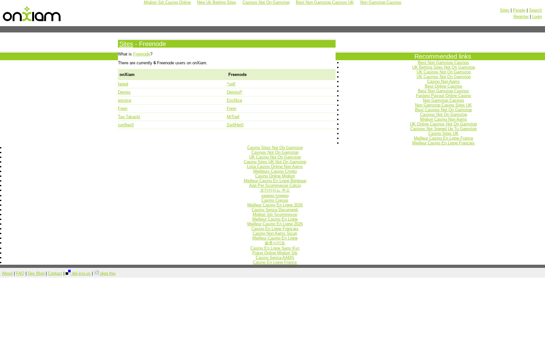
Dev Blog (36, 273)
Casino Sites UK (443, 133)
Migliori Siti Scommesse (275, 214)
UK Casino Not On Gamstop (275, 157)
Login (537, 16)
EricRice (234, 100)
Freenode (141, 54)
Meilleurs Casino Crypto (275, 171)
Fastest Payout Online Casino (443, 95)
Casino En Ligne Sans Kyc (275, 248)
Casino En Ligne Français (274, 228)
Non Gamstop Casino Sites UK (443, 105)
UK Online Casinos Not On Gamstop (443, 124)
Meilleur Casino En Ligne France (443, 138)
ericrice (124, 100)
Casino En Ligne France (275, 262)
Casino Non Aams (443, 81)
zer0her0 (126, 125)
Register (521, 16)
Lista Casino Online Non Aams (275, 166)
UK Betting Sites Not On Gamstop (443, 67)
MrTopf (233, 116)
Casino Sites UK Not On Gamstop (275, 161)
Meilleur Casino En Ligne (275, 219)
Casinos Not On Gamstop (443, 114)
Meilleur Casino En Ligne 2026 (275, 205)
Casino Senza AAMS (275, 257)
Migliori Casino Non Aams (443, 119)
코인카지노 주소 (275, 190)
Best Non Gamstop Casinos (443, 62)
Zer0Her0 (235, 125)
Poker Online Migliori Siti (274, 253)
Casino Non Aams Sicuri (275, 233)
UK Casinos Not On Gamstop (444, 72)
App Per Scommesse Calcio (275, 185)
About (7, 273)
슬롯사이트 (275, 242)
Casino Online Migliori (275, 176)
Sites (504, 10)
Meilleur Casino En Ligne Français (443, 143)
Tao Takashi (129, 116)
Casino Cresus (274, 200)
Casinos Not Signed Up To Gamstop (443, 128)
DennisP (234, 92)
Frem (122, 108)
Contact (55, 273)
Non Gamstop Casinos (443, 100)
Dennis (124, 92)
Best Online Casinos (443, 86)
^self (231, 84)
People (519, 10)
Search (535, 10)
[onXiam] (32, 21)
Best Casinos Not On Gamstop (443, 109)
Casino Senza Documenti (275, 209)
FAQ (20, 273)
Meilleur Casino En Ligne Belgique (275, 180)
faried (123, 84)
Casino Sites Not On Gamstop (275, 147)
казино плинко (275, 195)
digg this (107, 273)
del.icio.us (81, 273)
